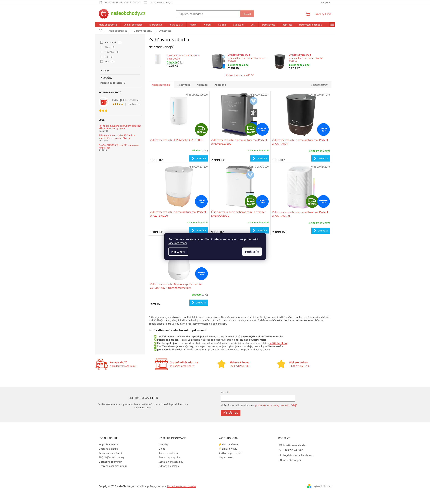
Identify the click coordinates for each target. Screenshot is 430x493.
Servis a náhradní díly (170, 461)
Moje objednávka (108, 444)
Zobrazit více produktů (238, 74)
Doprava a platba (108, 448)
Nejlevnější (183, 84)
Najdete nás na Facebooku (298, 455)
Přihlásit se (230, 412)
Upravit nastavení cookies (181, 486)
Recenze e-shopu (168, 453)
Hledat (247, 13)
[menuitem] (107, 24)
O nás (161, 448)
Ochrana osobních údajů (113, 465)
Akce (109, 47)
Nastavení (178, 251)
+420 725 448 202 (293, 450)
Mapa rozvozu (226, 457)
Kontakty (163, 444)
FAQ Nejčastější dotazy (111, 457)
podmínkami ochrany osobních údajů (276, 405)
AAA (109, 61)
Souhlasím (252, 251)
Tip (108, 56)
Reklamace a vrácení (110, 453)
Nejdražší (202, 84)
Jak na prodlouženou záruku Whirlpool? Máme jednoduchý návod (120, 127)
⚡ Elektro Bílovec (228, 444)
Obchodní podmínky (110, 461)
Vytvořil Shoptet (322, 486)
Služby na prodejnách (230, 453)
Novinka (111, 51)
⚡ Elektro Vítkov (227, 448)
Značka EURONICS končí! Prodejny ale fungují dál (119, 146)
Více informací (177, 243)
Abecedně (220, 84)
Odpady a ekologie (169, 465)
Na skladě (112, 42)
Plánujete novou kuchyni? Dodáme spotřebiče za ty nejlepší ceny (117, 136)
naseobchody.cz (292, 460)
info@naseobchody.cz (295, 445)
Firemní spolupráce (169, 457)
